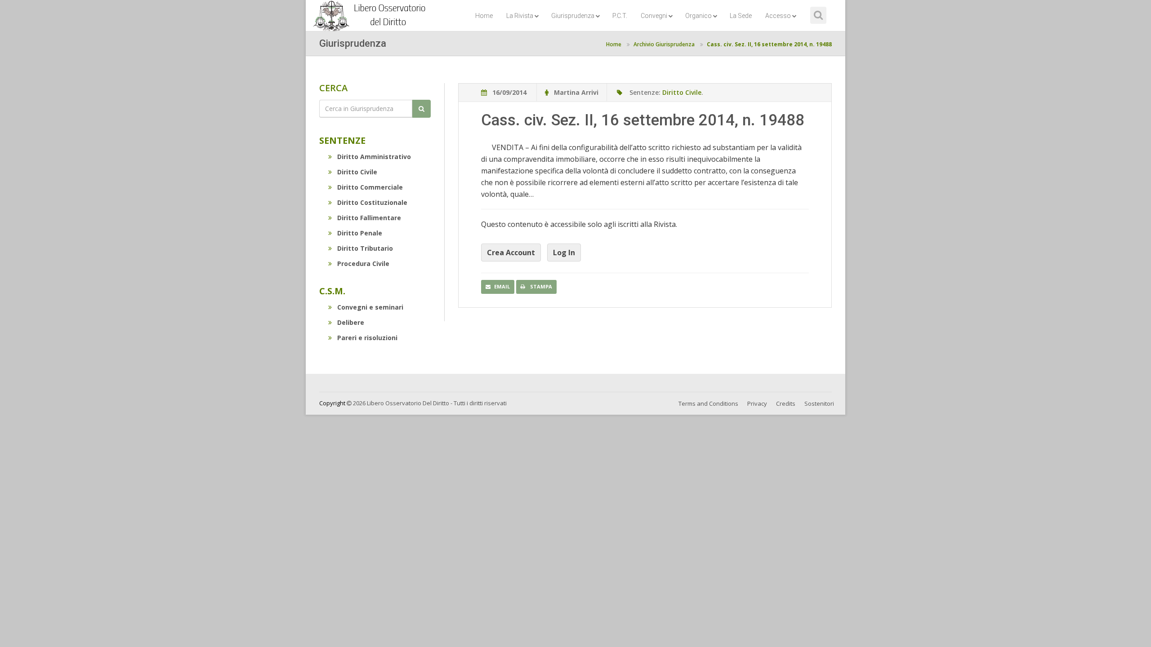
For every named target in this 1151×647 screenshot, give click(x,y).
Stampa (540, 286)
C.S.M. (332, 291)
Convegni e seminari (370, 307)
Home (484, 15)
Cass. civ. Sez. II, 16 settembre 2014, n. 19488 (769, 44)
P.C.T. (619, 15)
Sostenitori (819, 403)
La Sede (741, 15)
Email (502, 286)
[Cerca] (421, 109)
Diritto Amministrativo (374, 156)
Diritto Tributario (365, 248)
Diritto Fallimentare (369, 217)
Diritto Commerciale (370, 187)
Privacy (757, 403)
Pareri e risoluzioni (367, 337)
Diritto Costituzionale (372, 202)
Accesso (778, 15)
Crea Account (511, 252)
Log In (564, 252)
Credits (785, 403)
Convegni (654, 15)
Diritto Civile (357, 172)
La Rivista (519, 15)
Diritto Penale (359, 233)
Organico (698, 15)
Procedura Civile (363, 263)
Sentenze (342, 140)
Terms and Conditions (708, 403)
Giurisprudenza (572, 15)
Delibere (350, 322)
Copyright (332, 403)
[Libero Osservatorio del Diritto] (370, 11)
